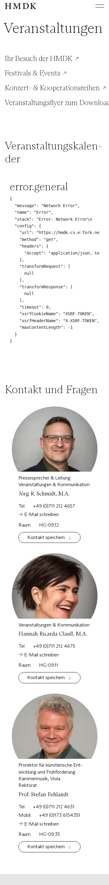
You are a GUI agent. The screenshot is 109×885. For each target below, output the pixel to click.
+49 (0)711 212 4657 (54, 506)
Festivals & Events (32, 73)
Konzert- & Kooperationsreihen (52, 88)
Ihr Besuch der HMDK (38, 58)
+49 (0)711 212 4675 (54, 646)
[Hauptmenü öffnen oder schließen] (95, 6)
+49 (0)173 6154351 (59, 815)
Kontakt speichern (46, 537)
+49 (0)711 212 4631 (53, 807)
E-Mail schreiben (41, 514)
